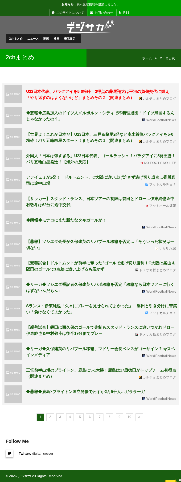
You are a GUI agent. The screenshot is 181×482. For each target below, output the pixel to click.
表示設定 (69, 38)
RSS (126, 12)
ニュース (33, 38)
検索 (56, 38)
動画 (46, 38)
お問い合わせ (103, 12)
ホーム (147, 58)
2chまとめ (16, 38)
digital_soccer (42, 453)
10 (129, 417)
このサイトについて (69, 12)
